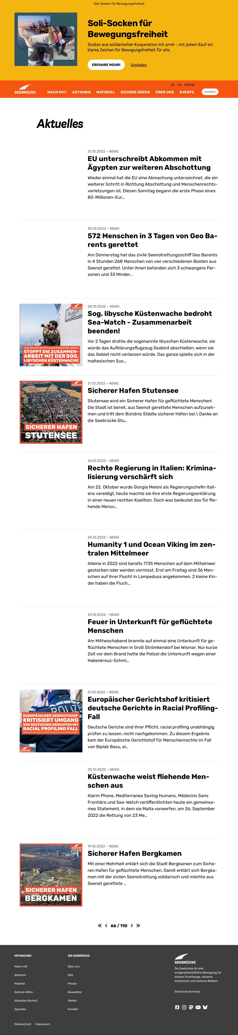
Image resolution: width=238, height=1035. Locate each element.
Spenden (210, 92)
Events (187, 92)
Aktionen (81, 92)
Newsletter (75, 992)
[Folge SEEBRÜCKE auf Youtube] (198, 1007)
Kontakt (73, 1009)
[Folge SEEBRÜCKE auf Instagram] (184, 1007)
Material (105, 92)
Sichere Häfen (135, 92)
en (179, 85)
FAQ (70, 975)
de (173, 85)
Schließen (139, 65)
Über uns (164, 92)
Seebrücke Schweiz (187, 991)
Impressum (43, 1024)
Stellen (72, 1000)
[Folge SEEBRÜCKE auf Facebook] (177, 1007)
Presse (189, 85)
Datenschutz (22, 1024)
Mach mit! (57, 92)
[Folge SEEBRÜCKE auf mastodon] (191, 1007)
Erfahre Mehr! (106, 65)
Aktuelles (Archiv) (25, 1000)
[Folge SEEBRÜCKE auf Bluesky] (205, 1007)
